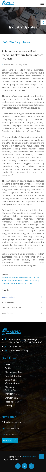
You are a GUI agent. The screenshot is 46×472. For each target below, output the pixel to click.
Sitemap (8, 405)
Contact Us (10, 380)
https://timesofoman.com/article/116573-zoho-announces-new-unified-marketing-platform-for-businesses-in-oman (21, 280)
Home (7, 364)
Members (9, 387)
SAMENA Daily (11, 398)
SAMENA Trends (12, 394)
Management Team (14, 372)
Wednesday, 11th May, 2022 (15, 64)
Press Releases (12, 401)
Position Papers (12, 390)
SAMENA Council (31, 456)
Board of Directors (13, 376)
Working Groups (12, 383)
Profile (8, 368)
